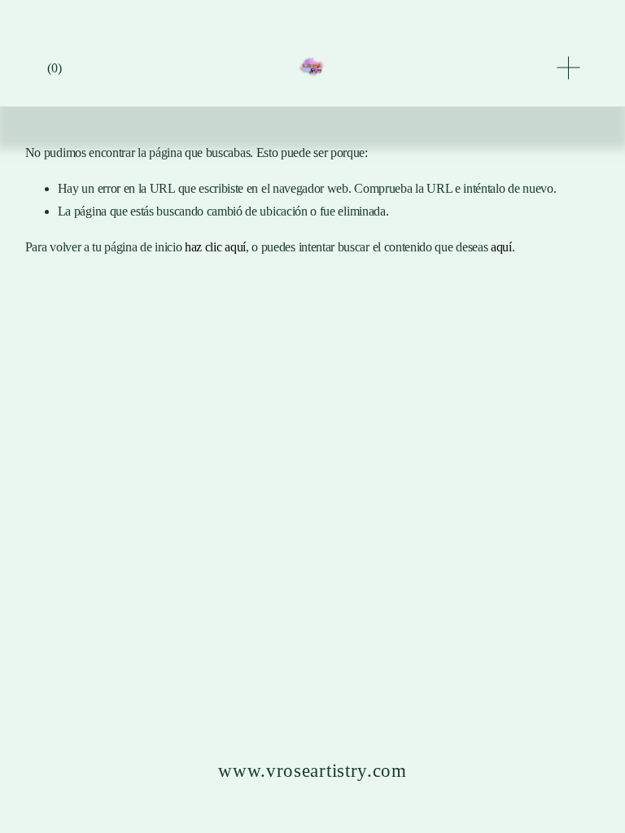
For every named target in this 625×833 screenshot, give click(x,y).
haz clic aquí (215, 247)
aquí (501, 247)
